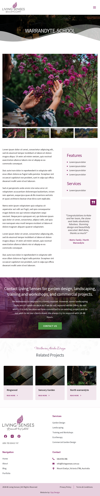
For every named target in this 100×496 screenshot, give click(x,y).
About (5, 463)
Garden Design (58, 422)
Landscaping (57, 427)
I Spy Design (55, 492)
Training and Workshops (62, 432)
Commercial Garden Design (64, 442)
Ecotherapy (57, 437)
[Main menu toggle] (94, 7)
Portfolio (6, 473)
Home (5, 458)
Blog (4, 468)
